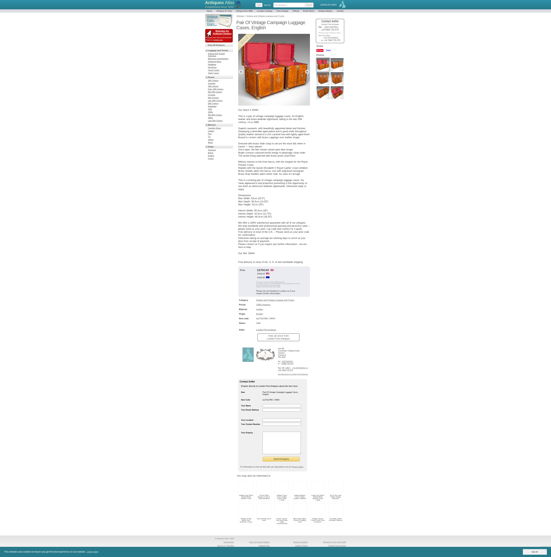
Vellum (211, 140)
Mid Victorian (213, 98)
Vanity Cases (213, 73)
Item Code (245, 400)
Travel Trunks (213, 70)
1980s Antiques (263, 304)
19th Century (213, 86)
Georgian (211, 83)
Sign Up (267, 5)
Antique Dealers (325, 11)
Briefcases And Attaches (218, 59)
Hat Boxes (212, 67)
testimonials (218, 40)
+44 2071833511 (299, 368)
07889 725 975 (287, 364)
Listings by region (328, 4)
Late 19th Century (215, 101)
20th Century (213, 103)
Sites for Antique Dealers (259, 542)
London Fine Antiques (266, 330)
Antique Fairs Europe (337, 546)
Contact (340, 11)
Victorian (211, 95)
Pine (210, 134)
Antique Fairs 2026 (244, 11)
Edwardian (212, 106)
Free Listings (282, 11)
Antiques (219, 2)
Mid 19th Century (215, 92)
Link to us (221, 546)
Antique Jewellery (300, 542)
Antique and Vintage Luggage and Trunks (275, 300)
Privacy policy (297, 467)
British (210, 153)
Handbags (212, 64)
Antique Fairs (264, 546)
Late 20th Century (215, 121)
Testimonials (228, 542)
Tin (209, 137)
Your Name (246, 406)
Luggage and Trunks (218, 50)
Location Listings (264, 11)
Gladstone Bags (214, 62)
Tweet (328, 50)
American (212, 150)
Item (243, 392)
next (307, 72)
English (259, 314)
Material (212, 125)
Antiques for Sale (224, 11)
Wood (210, 142)
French (211, 159)
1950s (210, 118)
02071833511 (287, 361)
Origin (211, 146)
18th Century (213, 80)
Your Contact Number (250, 424)
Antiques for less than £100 (334, 542)
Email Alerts (308, 11)
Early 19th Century (215, 89)
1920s (210, 112)
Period (211, 77)
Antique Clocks (301, 546)
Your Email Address (250, 410)
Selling (296, 11)
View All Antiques (216, 45)
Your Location (247, 420)
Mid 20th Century (215, 115)
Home (209, 11)
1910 (210, 109)
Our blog (230, 546)
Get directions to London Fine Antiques (293, 374)
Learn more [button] (92, 552)
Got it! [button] (535, 552)
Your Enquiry (247, 433)
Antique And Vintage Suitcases (216, 55)
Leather (259, 309)
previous (240, 72)
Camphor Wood (214, 128)
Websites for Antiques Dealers (222, 32)
